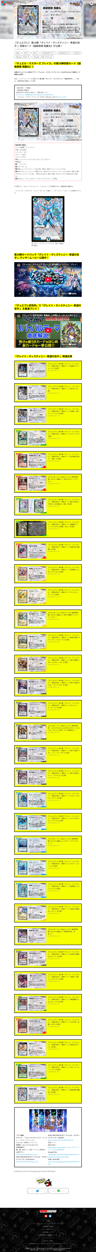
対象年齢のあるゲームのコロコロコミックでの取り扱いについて (48, 1243)
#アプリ (26, 53)
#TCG (17, 53)
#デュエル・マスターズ (22, 57)
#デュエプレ (20, 94)
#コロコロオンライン (48, 53)
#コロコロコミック (64, 53)
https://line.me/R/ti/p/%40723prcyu (60, 1140)
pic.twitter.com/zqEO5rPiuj (43, 94)
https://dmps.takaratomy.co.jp (26, 1154)
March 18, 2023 (61, 97)
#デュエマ (77, 53)
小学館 (48, 1221)
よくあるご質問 (48, 1241)
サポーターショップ (48, 1238)
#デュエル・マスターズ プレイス (43, 57)
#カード (35, 53)
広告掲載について (48, 1232)
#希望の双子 (29, 94)
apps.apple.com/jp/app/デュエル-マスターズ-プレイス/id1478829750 (63, 1148)
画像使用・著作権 (48, 1226)
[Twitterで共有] (37, 1191)
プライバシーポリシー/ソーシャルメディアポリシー (48, 1223)
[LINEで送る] (58, 1191)
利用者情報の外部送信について (48, 1235)
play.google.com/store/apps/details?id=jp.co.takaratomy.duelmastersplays (64, 1155)
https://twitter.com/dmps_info (27, 1161)
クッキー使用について (48, 1229)
